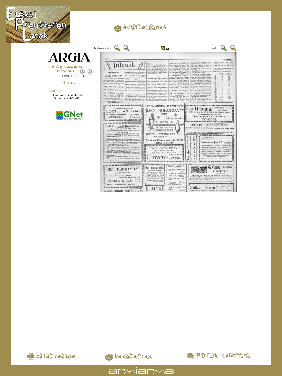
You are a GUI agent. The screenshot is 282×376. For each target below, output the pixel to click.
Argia (69, 66)
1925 (60, 71)
